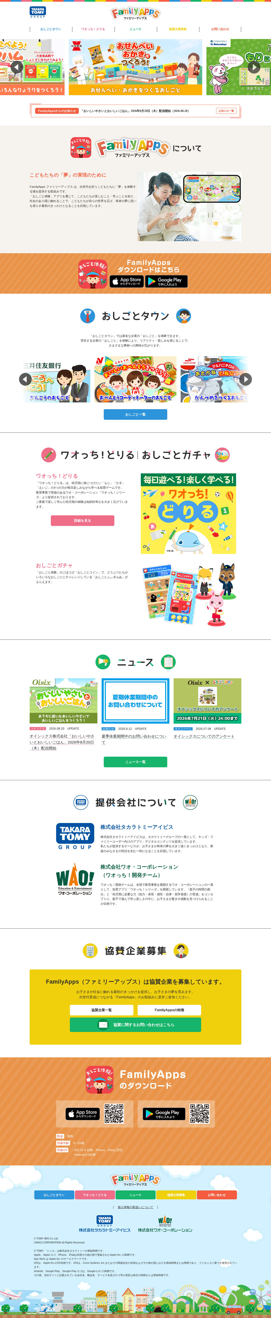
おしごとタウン (50, 29)
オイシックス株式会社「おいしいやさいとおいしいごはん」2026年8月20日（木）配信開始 (62, 742)
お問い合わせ (220, 29)
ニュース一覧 (135, 762)
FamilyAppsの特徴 (169, 1010)
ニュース (135, 29)
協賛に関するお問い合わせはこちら (143, 1025)
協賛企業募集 (178, 29)
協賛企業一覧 (101, 1010)
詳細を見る (82, 520)
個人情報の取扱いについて (135, 1207)
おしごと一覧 (135, 414)
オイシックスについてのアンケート (204, 736)
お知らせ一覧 (226, 110)
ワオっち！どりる (93, 29)
